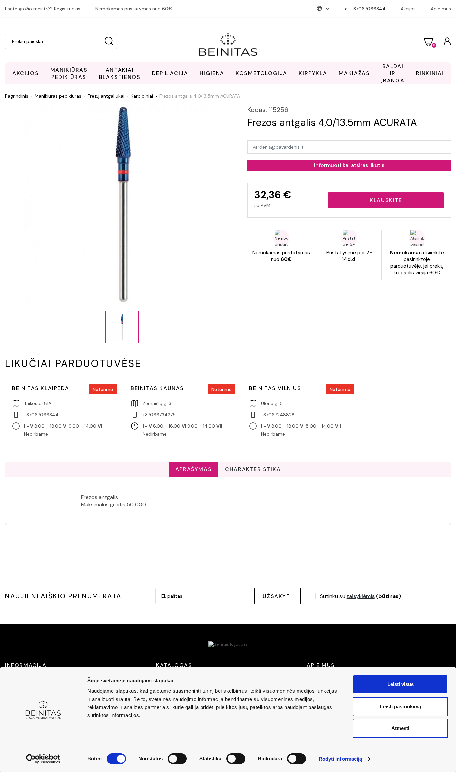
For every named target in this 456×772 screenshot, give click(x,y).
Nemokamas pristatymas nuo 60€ (133, 9)
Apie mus (441, 9)
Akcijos (408, 9)
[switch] (177, 758)
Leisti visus (400, 684)
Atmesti (400, 728)
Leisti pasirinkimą (400, 706)
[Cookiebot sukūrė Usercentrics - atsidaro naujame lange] (43, 759)
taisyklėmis (361, 596)
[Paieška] (109, 41)
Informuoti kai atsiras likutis (349, 165)
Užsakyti (277, 596)
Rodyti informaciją (340, 759)
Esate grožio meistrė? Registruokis (42, 9)
